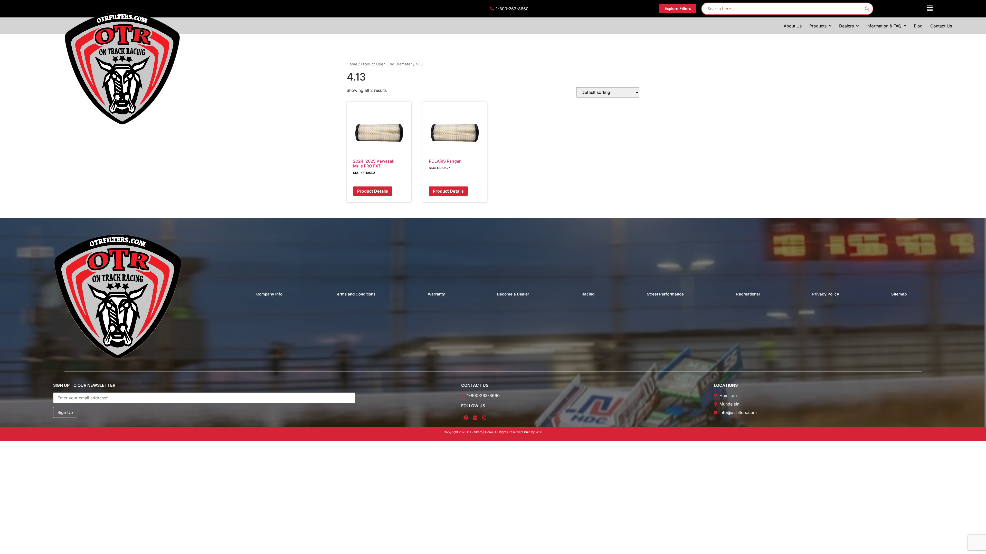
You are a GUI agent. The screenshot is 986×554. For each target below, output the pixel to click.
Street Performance (665, 294)
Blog (918, 25)
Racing (588, 294)
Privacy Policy (825, 294)
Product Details (372, 191)
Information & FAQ (883, 25)
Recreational (748, 294)
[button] (906, 8)
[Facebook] (465, 417)
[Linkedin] (475, 417)
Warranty (436, 294)
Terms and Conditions (355, 294)
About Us (793, 25)
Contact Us (941, 25)
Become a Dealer (513, 294)
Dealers (846, 25)
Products (818, 25)
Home (352, 64)
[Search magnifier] (867, 8)
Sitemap (899, 294)
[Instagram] (484, 417)
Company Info (269, 294)
